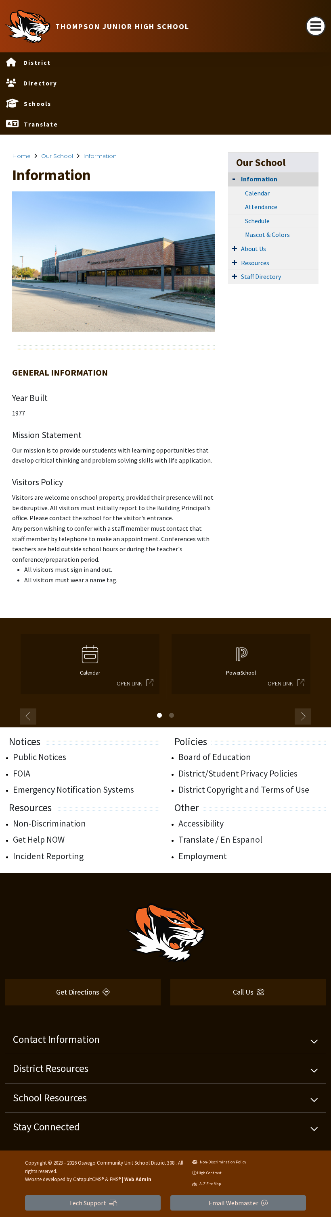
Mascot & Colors (267, 235)
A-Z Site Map (210, 1183)
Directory (40, 83)
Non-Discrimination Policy (222, 1162)
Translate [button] (41, 124)
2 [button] (172, 715)
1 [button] (159, 715)
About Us (253, 249)
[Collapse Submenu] (234, 178)
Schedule (257, 221)
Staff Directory (261, 276)
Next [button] (303, 716)
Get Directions (78, 992)
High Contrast (209, 1172)
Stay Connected (46, 1126)
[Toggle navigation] (315, 26)
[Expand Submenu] (234, 248)
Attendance (261, 207)
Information (100, 156)
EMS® (115, 1179)
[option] (90, 667)
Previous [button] (28, 716)
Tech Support (88, 1203)
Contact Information (56, 1039)
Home (21, 156)
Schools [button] (37, 104)
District (37, 62)
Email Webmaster (234, 1203)
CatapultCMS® (88, 1179)
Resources (255, 263)
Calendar (257, 193)
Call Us (244, 992)
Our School (57, 156)
